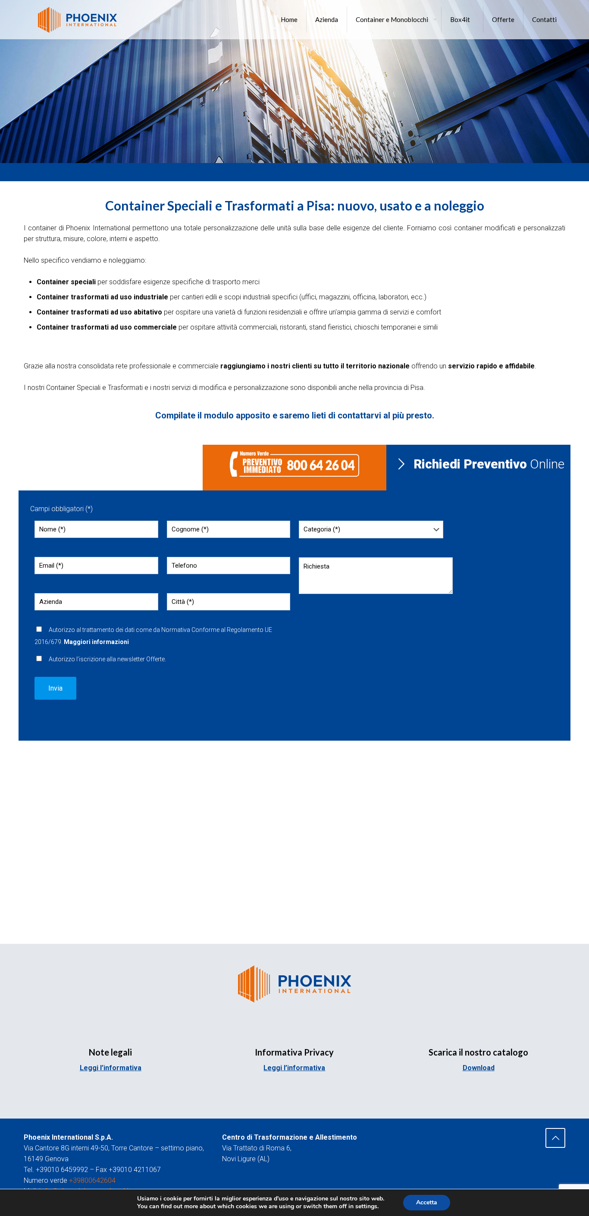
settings (366, 1206)
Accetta (426, 1202)
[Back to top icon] (555, 1138)
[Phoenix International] (77, 19)
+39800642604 (92, 1180)
